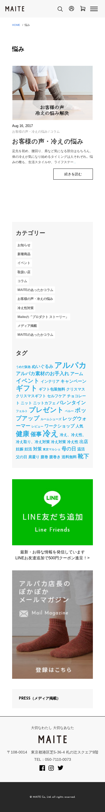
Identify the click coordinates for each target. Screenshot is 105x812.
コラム (55, 131)
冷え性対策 (26, 308)
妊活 (28, 449)
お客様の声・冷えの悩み (30, 131)
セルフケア (56, 396)
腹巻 (44, 457)
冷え (51, 433)
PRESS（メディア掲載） (40, 699)
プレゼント (46, 409)
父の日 (21, 457)
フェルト (22, 411)
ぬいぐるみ (42, 366)
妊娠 (19, 449)
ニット (26, 403)
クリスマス (75, 389)
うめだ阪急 (23, 366)
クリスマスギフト (31, 396)
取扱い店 (24, 272)
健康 (22, 433)
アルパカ (70, 365)
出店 (83, 441)
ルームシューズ (51, 419)
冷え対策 (58, 442)
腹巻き (55, 457)
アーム (76, 373)
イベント (24, 263)
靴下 (83, 456)
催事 (36, 434)
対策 (37, 448)
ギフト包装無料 (52, 389)
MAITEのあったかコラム (35, 290)
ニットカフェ (44, 403)
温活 (81, 449)
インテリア (50, 381)
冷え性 (72, 442)
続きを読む (73, 174)
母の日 (69, 448)
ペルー (69, 411)
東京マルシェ (52, 449)
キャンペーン (73, 381)
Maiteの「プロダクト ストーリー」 (43, 317)
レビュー (37, 426)
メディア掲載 (27, 326)
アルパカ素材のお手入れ (42, 373)
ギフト (27, 388)
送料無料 (69, 457)
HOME (16, 24)
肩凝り (34, 457)
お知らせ (24, 245)
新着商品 (24, 254)
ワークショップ (59, 425)
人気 (79, 426)
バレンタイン (71, 402)
